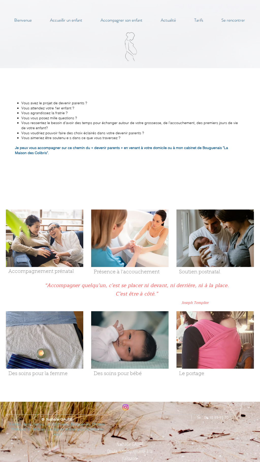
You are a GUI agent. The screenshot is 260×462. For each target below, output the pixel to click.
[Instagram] (125, 407)
